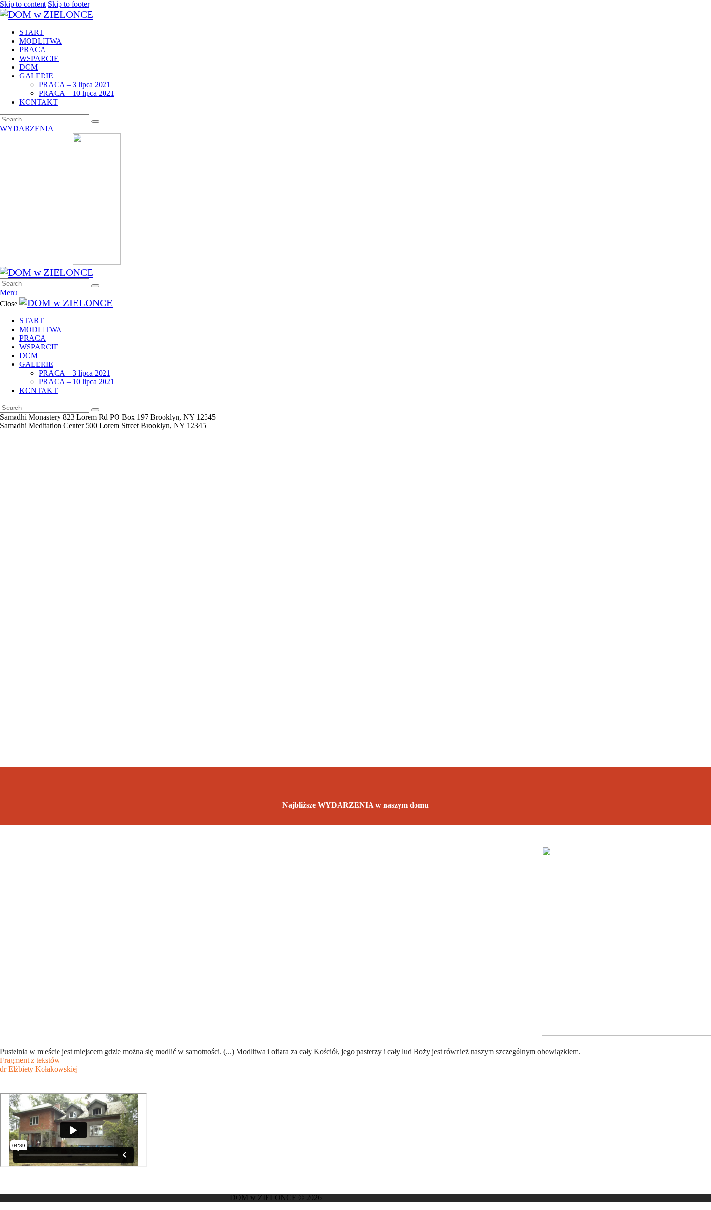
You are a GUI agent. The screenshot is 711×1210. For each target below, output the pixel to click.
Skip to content (23, 4)
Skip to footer (68, 4)
